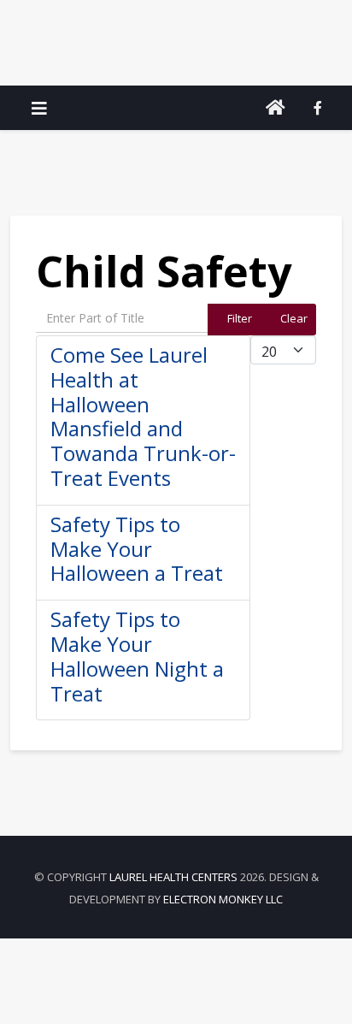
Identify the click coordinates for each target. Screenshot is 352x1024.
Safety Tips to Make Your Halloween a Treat (136, 549)
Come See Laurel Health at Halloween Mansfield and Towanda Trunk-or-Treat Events (143, 416)
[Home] (275, 107)
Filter (239, 318)
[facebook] (318, 107)
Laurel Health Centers (173, 877)
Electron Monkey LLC (223, 899)
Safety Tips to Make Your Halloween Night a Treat (137, 656)
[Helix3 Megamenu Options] (39, 108)
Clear (294, 318)
